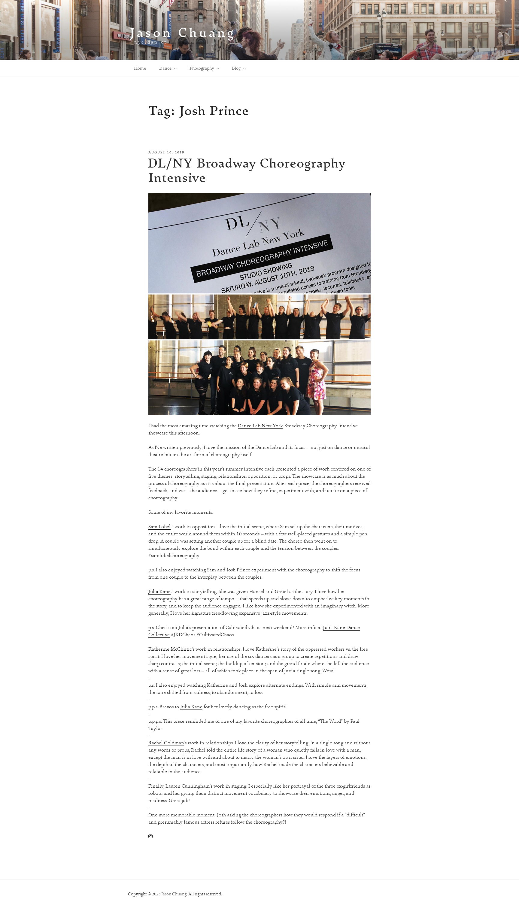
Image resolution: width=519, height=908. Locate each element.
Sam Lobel (159, 526)
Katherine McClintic (170, 649)
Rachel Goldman (166, 743)
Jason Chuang (183, 32)
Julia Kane (159, 591)
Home (140, 68)
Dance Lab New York (260, 425)
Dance (165, 68)
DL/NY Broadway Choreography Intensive (246, 170)
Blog (236, 68)
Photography (202, 68)
